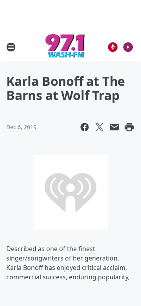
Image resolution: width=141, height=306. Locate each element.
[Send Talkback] (113, 47)
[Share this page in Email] (114, 127)
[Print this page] (129, 127)
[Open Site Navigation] (11, 47)
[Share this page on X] (99, 127)
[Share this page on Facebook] (84, 127)
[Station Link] (65, 47)
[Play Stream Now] (128, 47)
